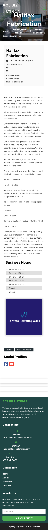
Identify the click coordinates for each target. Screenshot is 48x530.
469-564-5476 (9, 460)
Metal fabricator (24, 350)
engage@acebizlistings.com (16, 449)
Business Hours (13, 75)
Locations (7, 481)
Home (5, 31)
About (5, 477)
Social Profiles (12, 79)
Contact (6, 485)
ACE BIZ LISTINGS (11, 8)
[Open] (44, 8)
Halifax (16, 29)
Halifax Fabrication (14, 82)
